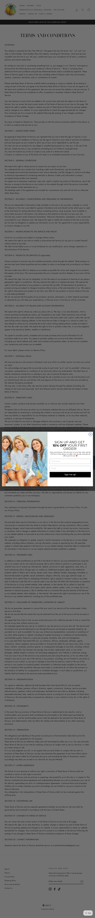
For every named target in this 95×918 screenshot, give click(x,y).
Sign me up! (70, 475)
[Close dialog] (90, 434)
